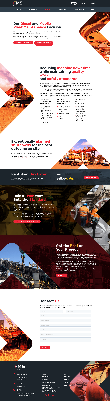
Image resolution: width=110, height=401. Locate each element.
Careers (83, 3)
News (92, 9)
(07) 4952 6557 (21, 386)
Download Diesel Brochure (23, 42)
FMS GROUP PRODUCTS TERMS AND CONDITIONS (51, 388)
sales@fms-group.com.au (24, 395)
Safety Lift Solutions (23, 158)
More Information (91, 177)
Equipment (32, 9)
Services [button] (47, 9)
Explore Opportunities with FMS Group (27, 221)
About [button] (18, 9)
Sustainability (79, 9)
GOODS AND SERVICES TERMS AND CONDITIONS (49, 391)
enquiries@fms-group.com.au (25, 393)
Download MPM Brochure (44, 42)
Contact (92, 3)
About (44, 374)
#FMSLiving (66, 377)
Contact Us (61, 275)
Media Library (63, 9)
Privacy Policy (68, 385)
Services (45, 379)
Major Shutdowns (48, 382)
